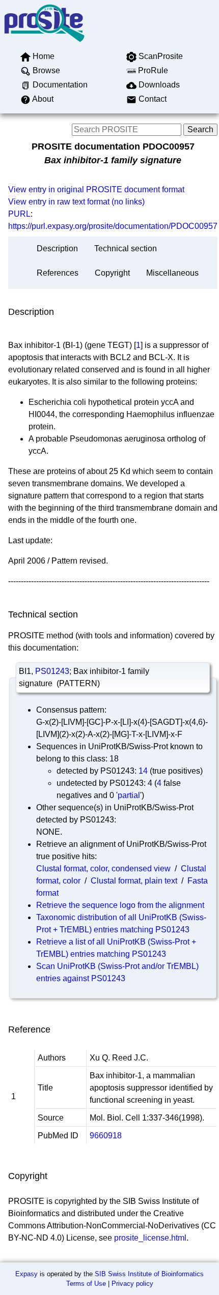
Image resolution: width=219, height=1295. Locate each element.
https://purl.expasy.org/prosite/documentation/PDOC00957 (112, 226)
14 (143, 771)
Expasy (26, 1274)
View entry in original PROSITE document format (96, 189)
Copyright (112, 273)
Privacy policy (132, 1283)
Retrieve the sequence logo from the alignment (120, 905)
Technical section (125, 248)
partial (129, 795)
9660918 (106, 1135)
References (57, 273)
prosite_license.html (150, 1237)
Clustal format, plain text (134, 880)
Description (57, 248)
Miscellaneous (172, 273)
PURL (19, 214)
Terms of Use (86, 1283)
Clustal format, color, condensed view (103, 868)
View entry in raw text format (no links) (76, 201)
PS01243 (52, 671)
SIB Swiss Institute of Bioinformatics (149, 1274)
